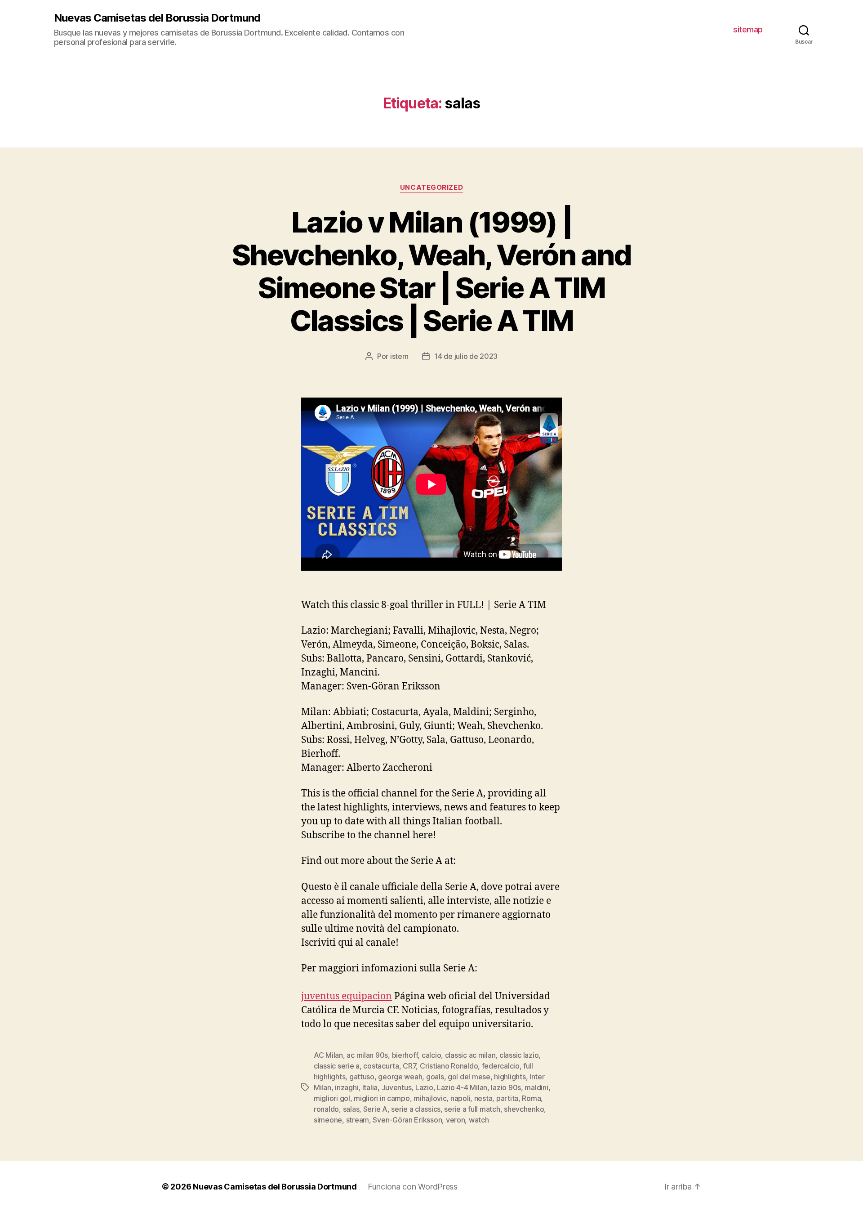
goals (435, 1076)
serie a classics (415, 1109)
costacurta (381, 1065)
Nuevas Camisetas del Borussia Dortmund (157, 18)
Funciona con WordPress (413, 1186)
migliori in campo (381, 1098)
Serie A (375, 1109)
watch (479, 1119)
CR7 (409, 1065)
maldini (536, 1087)
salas (351, 1109)
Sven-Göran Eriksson (407, 1119)
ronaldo (326, 1109)
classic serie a (337, 1065)
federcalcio (501, 1065)
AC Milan (328, 1055)
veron (455, 1119)
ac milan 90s (367, 1055)
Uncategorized (431, 187)
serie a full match (472, 1109)
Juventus (397, 1087)
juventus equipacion (346, 996)
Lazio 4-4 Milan (462, 1087)
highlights (509, 1076)
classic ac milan (470, 1055)
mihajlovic (430, 1098)
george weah (400, 1076)
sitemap (748, 29)
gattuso (361, 1076)
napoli (460, 1098)
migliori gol (332, 1098)
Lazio (424, 1087)
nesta (483, 1098)
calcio (431, 1055)
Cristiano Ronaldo (449, 1065)
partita (507, 1098)
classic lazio (519, 1055)
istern (399, 356)
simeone (328, 1119)
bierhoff (405, 1055)
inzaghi (346, 1087)
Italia (370, 1087)
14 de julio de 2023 (466, 356)
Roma (531, 1098)
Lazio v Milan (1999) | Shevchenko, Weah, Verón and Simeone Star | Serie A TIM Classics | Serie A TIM (431, 271)
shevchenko (524, 1109)
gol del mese (469, 1076)
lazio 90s (506, 1087)
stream (357, 1119)
